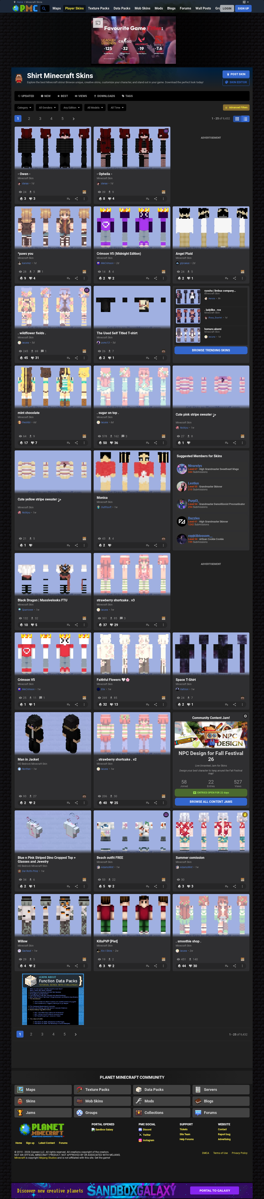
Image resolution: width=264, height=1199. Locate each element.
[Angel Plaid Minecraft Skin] (211, 228)
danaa (25, 183)
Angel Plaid (184, 254)
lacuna (25, 342)
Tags (129, 96)
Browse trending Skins (211, 350)
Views (82, 96)
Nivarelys (195, 466)
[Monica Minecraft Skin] (132, 472)
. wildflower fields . (32, 333)
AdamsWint (107, 867)
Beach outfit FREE (110, 858)
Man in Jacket (28, 759)
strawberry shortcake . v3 (116, 600)
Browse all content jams (211, 802)
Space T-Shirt (186, 680)
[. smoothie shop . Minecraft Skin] (211, 915)
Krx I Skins (106, 950)
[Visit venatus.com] (167, 57)
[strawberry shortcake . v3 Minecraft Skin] (132, 574)
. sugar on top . (108, 413)
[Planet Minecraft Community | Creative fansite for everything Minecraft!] (41, 1130)
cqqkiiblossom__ (200, 536)
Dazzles (194, 518)
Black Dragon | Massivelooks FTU (42, 600)
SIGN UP (243, 8)
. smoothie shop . (188, 941)
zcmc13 (105, 342)
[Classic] (245, 119)
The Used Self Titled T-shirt (117, 333)
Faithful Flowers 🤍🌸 (113, 680)
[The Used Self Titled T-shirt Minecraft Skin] (132, 307)
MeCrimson (107, 263)
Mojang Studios (48, 1157)
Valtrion (184, 689)
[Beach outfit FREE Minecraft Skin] (132, 832)
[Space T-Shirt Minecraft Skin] (211, 654)
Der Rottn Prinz (30, 871)
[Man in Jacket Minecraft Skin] (53, 733)
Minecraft (19, 1157)
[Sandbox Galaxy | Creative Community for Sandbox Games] (132, 1190)
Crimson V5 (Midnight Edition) (119, 254)
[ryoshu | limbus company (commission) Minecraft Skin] (188, 297)
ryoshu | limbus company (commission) (219, 290)
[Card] (237, 119)
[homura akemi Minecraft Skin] (188, 335)
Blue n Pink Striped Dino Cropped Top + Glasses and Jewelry (47, 860)
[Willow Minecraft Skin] (53, 915)
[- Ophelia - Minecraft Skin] (132, 148)
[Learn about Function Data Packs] (53, 999)
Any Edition (70, 107)
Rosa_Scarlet (215, 317)
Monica (102, 498)
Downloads (106, 96)
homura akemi (212, 329)
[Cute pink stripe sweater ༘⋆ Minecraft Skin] (211, 387)
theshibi (26, 422)
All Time (115, 107)
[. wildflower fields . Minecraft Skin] (53, 307)
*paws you (25, 254)
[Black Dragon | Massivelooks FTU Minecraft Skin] (53, 574)
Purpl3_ (193, 501)
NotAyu (184, 427)
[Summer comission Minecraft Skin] (211, 832)
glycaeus (185, 263)
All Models (93, 107)
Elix (103, 689)
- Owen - (24, 174)
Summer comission (190, 858)
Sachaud (26, 950)
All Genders (45, 107)
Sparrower (27, 609)
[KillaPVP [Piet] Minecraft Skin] (132, 915)
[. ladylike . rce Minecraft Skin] (188, 316)
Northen (26, 769)
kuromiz (26, 263)
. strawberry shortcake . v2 (117, 759)
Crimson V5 (26, 680)
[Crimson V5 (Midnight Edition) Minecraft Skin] (132, 228)
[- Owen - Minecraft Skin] (53, 148)
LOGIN (227, 8)
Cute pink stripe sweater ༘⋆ (196, 414)
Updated (27, 96)
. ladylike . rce (212, 309)
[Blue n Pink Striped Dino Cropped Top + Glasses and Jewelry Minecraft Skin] (53, 832)
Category (23, 107)
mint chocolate (29, 413)
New (47, 96)
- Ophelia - (104, 174)
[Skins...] (43, 8)
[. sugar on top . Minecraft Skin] (132, 387)
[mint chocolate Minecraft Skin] (53, 387)
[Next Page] (73, 118)
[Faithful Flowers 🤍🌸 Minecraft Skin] (132, 654)
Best (64, 96)
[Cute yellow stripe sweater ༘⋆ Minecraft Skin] (53, 472)
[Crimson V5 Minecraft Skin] (53, 654)
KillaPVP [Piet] (107, 941)
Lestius (193, 483)
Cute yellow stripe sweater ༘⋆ (39, 499)
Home (20, 2)
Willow (22, 941)
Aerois (212, 298)
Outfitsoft (106, 507)
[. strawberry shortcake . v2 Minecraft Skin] (132, 733)
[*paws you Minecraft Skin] (53, 228)
